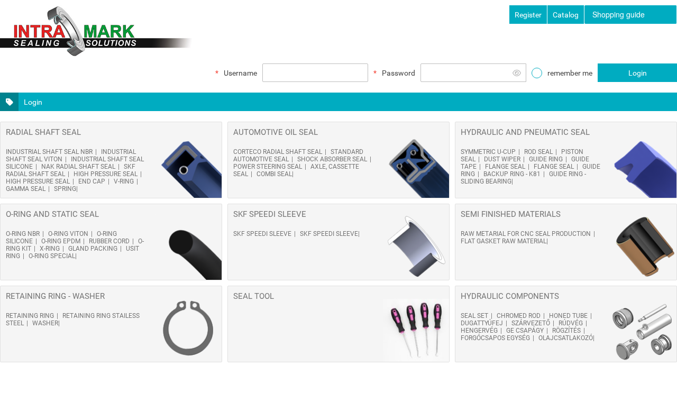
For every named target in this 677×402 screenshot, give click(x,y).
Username (240, 73)
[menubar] (630, 14)
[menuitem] (630, 14)
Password (398, 73)
